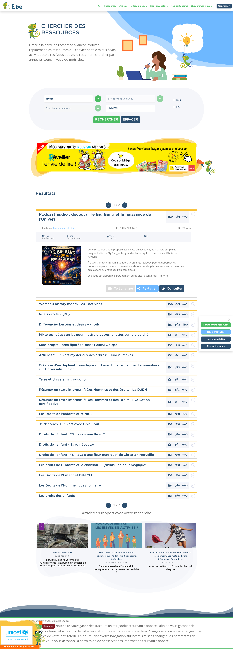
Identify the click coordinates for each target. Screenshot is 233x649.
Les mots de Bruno (177, 556)
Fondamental (106, 553)
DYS (178, 100)
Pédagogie (118, 556)
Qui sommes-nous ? (201, 6)
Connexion (224, 6)
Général (118, 553)
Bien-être (155, 553)
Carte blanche (169, 553)
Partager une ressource (216, 325)
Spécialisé (116, 559)
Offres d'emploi (139, 6)
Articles (123, 6)
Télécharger (123, 288)
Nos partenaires (179, 6)
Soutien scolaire (159, 6)
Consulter (174, 288)
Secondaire (130, 556)
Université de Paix (62, 553)
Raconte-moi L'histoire (64, 228)
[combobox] (68, 98)
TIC (178, 107)
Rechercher (106, 119)
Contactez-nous (216, 346)
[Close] (229, 319)
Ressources (110, 6)
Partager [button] (149, 288)
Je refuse (48, 626)
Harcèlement (160, 556)
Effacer (130, 119)
